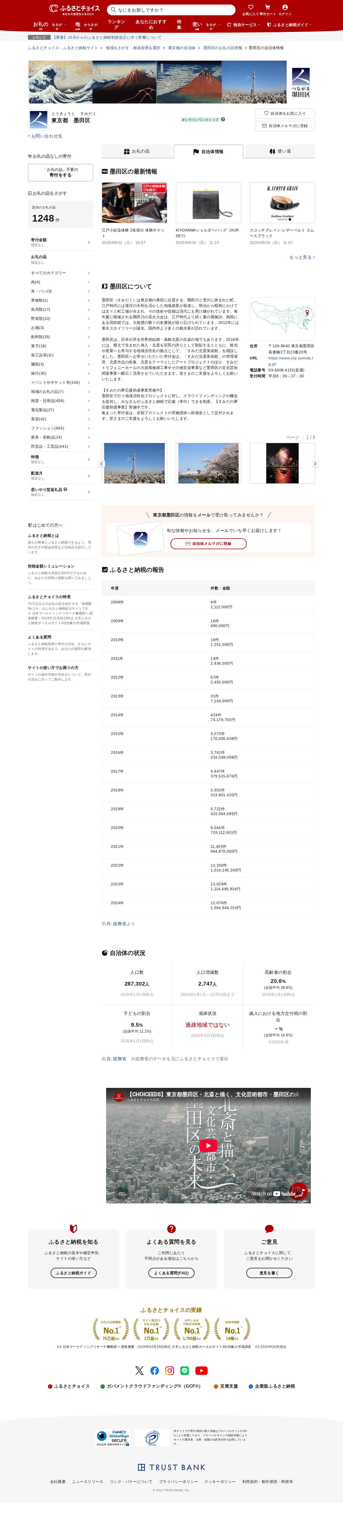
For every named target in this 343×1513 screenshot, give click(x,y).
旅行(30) (38, 373)
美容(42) (38, 419)
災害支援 (229, 1386)
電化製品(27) (42, 410)
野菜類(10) (40, 318)
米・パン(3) (41, 291)
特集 (179, 24)
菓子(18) (38, 346)
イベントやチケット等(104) (55, 382)
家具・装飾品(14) (46, 437)
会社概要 (58, 1481)
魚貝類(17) (40, 309)
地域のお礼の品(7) (47, 391)
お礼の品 (47, 25)
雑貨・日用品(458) (47, 401)
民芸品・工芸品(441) (49, 446)
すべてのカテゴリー (48, 273)
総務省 (119, 923)
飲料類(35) (40, 337)
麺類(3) (37, 364)
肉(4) (35, 282)
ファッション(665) (47, 428)
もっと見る (300, 257)
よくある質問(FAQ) (171, 1273)
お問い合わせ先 (46, 136)
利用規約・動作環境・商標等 (267, 1481)
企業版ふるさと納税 (275, 1386)
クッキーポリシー (220, 1481)
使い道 (204, 25)
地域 (86, 25)
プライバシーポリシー (178, 1481)
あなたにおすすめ (151, 24)
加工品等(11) (42, 355)
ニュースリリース (87, 1481)
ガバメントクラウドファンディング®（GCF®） (155, 1386)
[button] (223, 119)
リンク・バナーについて (131, 1481)
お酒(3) (37, 327)
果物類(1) (39, 300)
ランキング (116, 24)
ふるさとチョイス (72, 1386)
